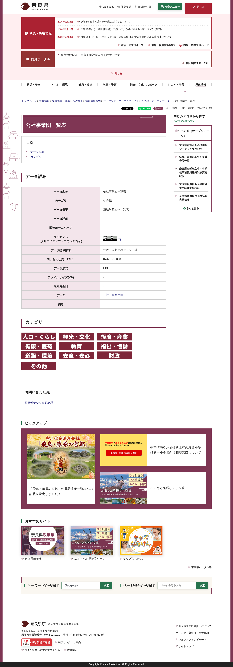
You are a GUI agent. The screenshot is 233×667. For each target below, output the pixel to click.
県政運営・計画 (61, 101)
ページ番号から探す (139, 585)
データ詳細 (37, 151)
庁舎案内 (72, 650)
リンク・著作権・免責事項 (193, 632)
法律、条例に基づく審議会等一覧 (193, 158)
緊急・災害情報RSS (163, 45)
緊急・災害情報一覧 (132, 45)
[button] (106, 7)
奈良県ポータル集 (201, 567)
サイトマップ (186, 646)
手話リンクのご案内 (69, 642)
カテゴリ (36, 157)
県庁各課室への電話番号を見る (42, 650)
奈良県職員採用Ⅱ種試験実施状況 (193, 197)
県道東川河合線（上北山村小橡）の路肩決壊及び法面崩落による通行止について (126, 37)
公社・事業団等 (113, 295)
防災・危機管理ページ (196, 45)
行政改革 (78, 101)
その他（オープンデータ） (157, 101)
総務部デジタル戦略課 (40, 402)
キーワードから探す (43, 585)
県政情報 (44, 101)
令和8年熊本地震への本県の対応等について (105, 21)
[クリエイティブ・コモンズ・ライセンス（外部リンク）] (112, 239)
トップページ (29, 101)
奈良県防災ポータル (197, 63)
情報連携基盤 (93, 101)
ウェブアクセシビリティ (192, 639)
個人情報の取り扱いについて (194, 626)
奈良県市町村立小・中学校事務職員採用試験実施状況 (193, 172)
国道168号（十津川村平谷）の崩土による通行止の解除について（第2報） (123, 29)
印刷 (159, 108)
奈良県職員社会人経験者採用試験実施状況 (193, 186)
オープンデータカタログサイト (121, 101)
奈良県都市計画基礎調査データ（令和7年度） (193, 147)
